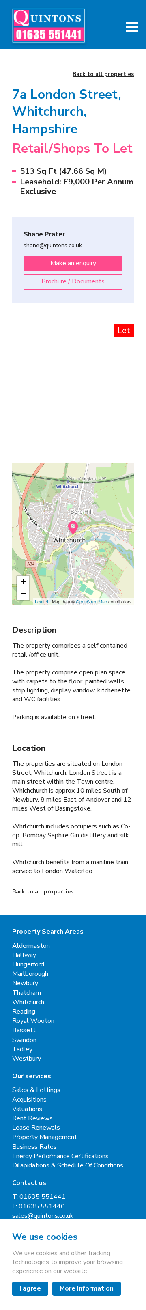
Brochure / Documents (73, 281)
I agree (30, 1288)
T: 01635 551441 (39, 1197)
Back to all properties (103, 74)
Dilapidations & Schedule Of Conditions (67, 1165)
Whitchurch (28, 1002)
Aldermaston (31, 946)
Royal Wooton (33, 1021)
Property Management (44, 1137)
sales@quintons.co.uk (42, 1216)
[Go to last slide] (26, 365)
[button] (132, 27)
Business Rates (34, 1147)
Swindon (24, 1040)
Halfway (24, 955)
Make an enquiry (73, 263)
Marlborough (30, 974)
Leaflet (41, 601)
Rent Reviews (32, 1118)
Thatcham (26, 993)
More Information (87, 1288)
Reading (23, 1012)
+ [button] (23, 582)
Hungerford (28, 964)
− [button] (23, 594)
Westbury (26, 1059)
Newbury (25, 983)
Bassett (24, 1030)
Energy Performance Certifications (60, 1156)
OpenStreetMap (91, 601)
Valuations (27, 1109)
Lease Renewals (36, 1128)
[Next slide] (120, 365)
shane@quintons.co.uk (53, 245)
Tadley (22, 1049)
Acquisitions (29, 1100)
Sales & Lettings (36, 1090)
